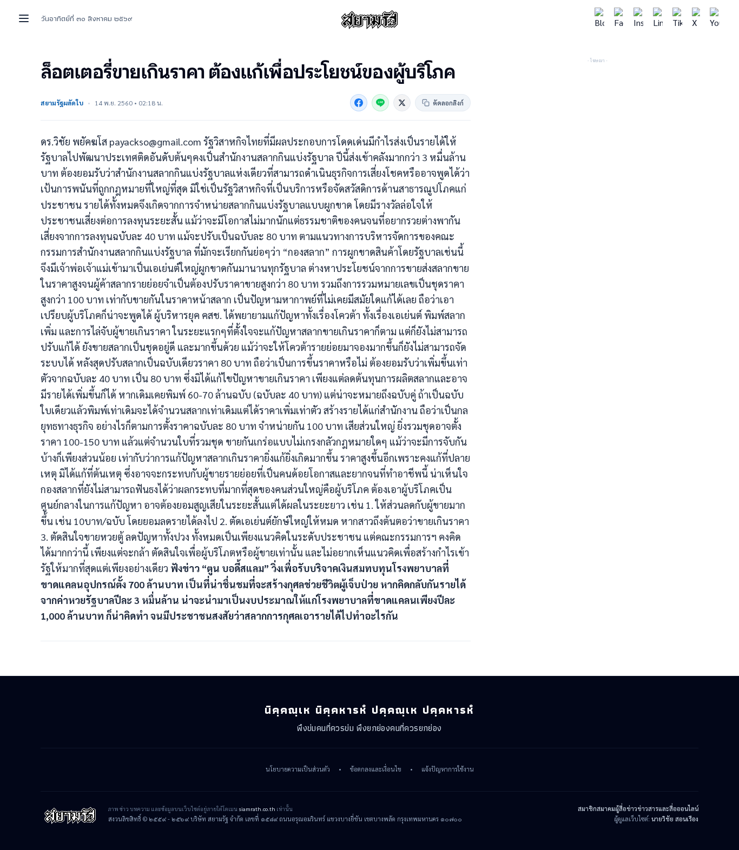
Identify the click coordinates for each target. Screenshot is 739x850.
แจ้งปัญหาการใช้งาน (447, 769)
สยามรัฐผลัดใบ (62, 102)
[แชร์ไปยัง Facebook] (358, 102)
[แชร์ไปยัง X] (402, 102)
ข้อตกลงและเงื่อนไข (375, 769)
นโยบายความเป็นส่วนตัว (298, 769)
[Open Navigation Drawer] (24, 18)
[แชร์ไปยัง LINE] (380, 102)
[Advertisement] (597, 132)
